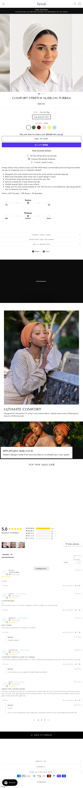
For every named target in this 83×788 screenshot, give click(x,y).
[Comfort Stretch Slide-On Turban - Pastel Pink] (18, 516)
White (28, 127)
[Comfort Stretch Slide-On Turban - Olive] (13, 516)
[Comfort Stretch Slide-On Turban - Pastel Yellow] (21, 516)
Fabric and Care (41, 235)
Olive (34, 127)
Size (40, 112)
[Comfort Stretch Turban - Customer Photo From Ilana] (13, 545)
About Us (41, 761)
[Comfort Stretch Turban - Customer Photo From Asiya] (5, 545)
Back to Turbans (43, 735)
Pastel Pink (44, 127)
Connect (41, 767)
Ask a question (41, 244)
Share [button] (6, 586)
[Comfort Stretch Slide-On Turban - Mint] (23, 516)
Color (41, 123)
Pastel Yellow (49, 127)
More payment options (41, 150)
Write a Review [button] (73, 544)
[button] (76, 586)
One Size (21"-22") (41, 117)
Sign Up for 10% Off (41, 772)
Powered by (77, 557)
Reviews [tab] (6, 554)
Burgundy (39, 127)
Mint (54, 127)
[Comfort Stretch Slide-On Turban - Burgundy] (16, 516)
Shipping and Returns (41, 239)
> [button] (48, 720)
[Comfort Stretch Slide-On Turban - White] (11, 516)
